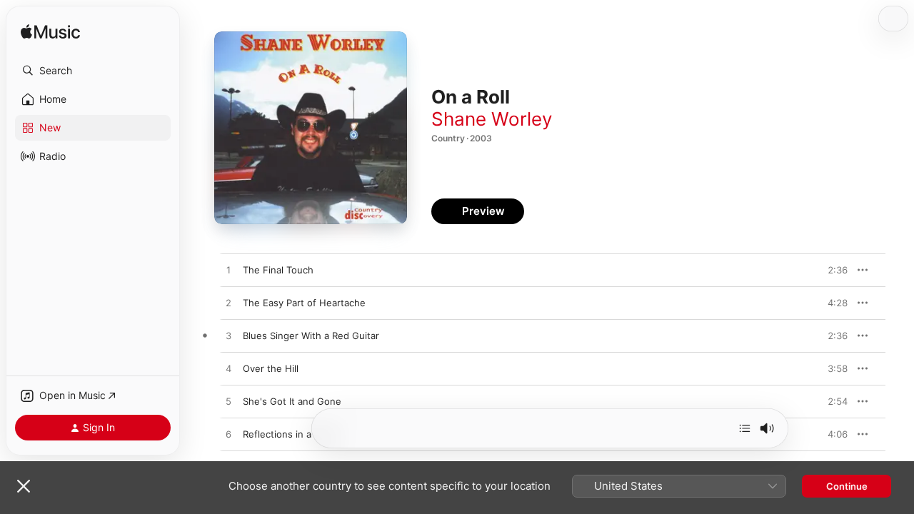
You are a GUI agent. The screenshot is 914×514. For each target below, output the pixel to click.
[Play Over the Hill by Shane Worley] (228, 369)
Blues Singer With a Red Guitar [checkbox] (311, 335)
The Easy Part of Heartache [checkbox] (304, 302)
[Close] (23, 486)
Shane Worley (491, 119)
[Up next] (744, 428)
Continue (847, 486)
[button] (93, 71)
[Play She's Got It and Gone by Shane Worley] (228, 401)
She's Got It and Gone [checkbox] (292, 401)
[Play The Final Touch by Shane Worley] (228, 270)
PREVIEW (832, 270)
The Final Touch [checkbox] (278, 270)
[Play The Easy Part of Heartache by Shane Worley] (228, 303)
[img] (50, 32)
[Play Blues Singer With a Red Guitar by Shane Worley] (228, 336)
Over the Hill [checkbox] (270, 368)
